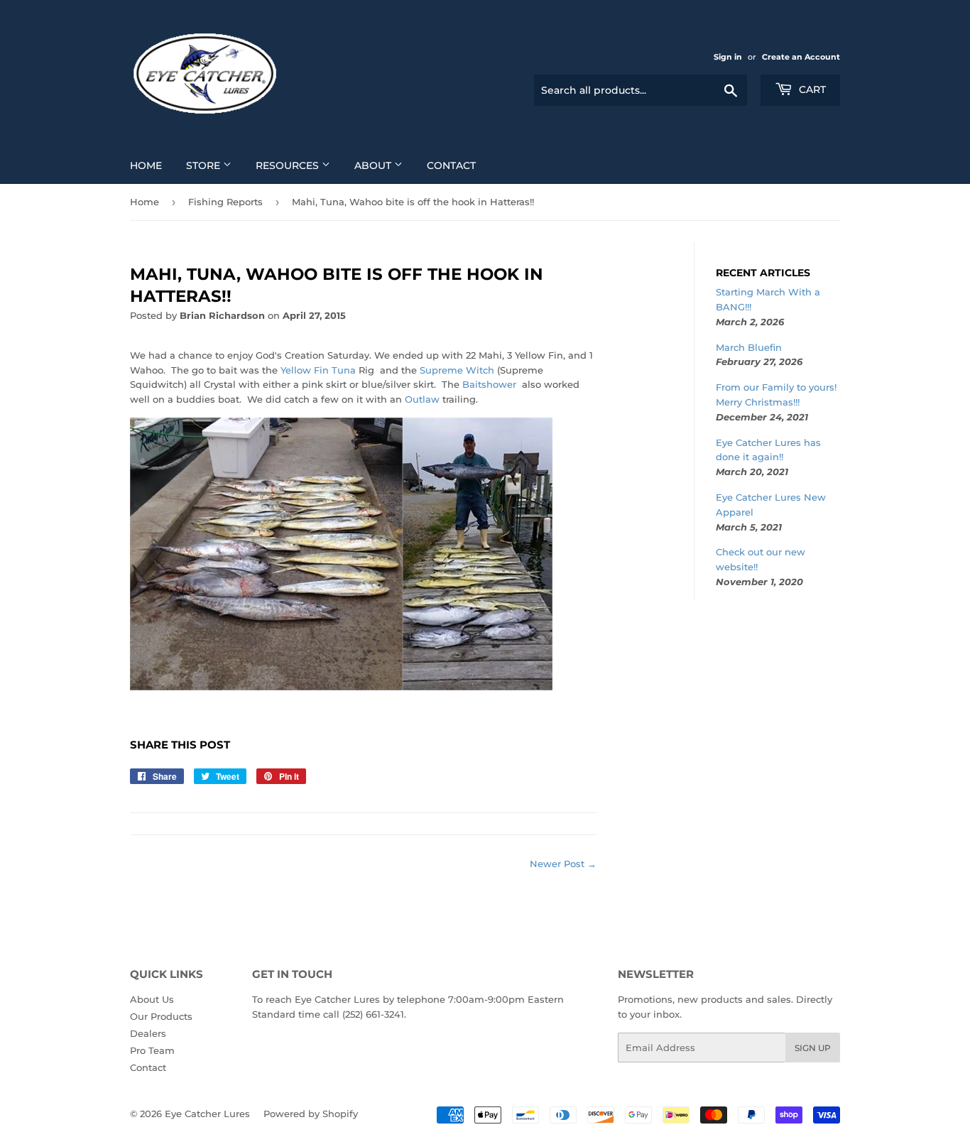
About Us (152, 999)
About (374, 165)
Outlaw (422, 399)
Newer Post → (563, 863)
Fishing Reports (225, 201)
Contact (451, 165)
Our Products (161, 1016)
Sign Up (813, 1048)
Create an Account (801, 57)
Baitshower (490, 384)
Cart (811, 89)
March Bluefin (749, 347)
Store (204, 165)
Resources (289, 165)
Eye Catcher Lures (207, 1113)
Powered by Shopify (310, 1113)
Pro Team (152, 1050)
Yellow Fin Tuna (318, 370)
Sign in (728, 57)
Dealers (148, 1033)
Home (146, 165)
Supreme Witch (457, 370)
